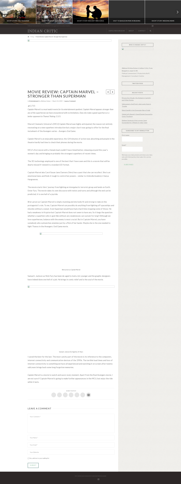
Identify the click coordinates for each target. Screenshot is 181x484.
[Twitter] (146, 26)
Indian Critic (43, 31)
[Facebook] (143, 26)
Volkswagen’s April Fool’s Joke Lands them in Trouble (136, 105)
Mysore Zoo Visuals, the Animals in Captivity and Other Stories (136, 99)
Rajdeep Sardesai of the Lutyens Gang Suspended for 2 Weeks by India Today (134, 121)
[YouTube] (150, 26)
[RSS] (152, 26)
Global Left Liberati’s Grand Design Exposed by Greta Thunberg (137, 115)
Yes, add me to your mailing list (39, 458)
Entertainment (34, 101)
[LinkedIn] (148, 26)
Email (124, 145)
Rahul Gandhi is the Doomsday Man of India (136, 110)
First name (125, 135)
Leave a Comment (70, 101)
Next (176, 12)
